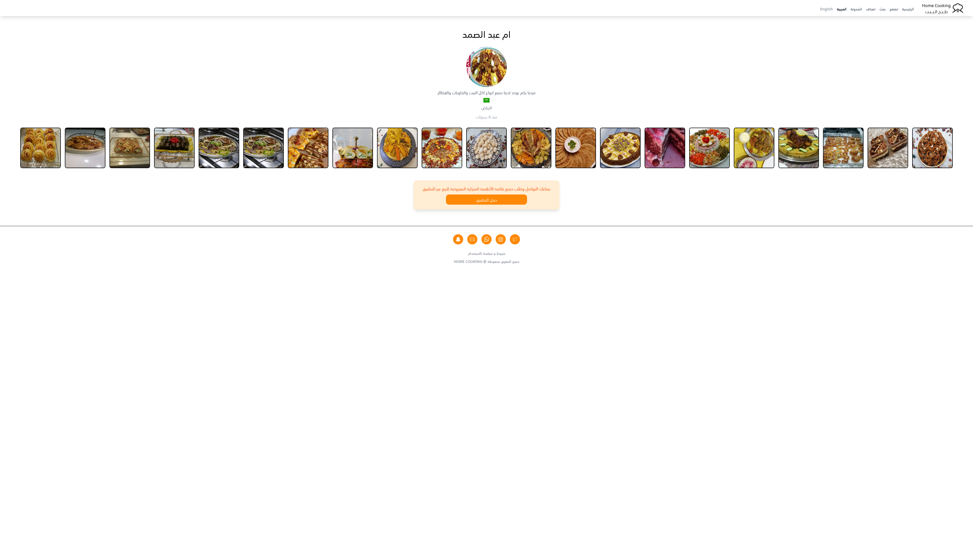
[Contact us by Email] (472, 239)
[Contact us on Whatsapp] (486, 239)
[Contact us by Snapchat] (458, 239)
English (826, 8)
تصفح (894, 8)
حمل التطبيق (486, 200)
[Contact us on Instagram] (501, 239)
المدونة (856, 8)
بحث (883, 8)
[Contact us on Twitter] (515, 239)
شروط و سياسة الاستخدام (486, 253)
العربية (842, 8)
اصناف (870, 8)
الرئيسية (908, 8)
